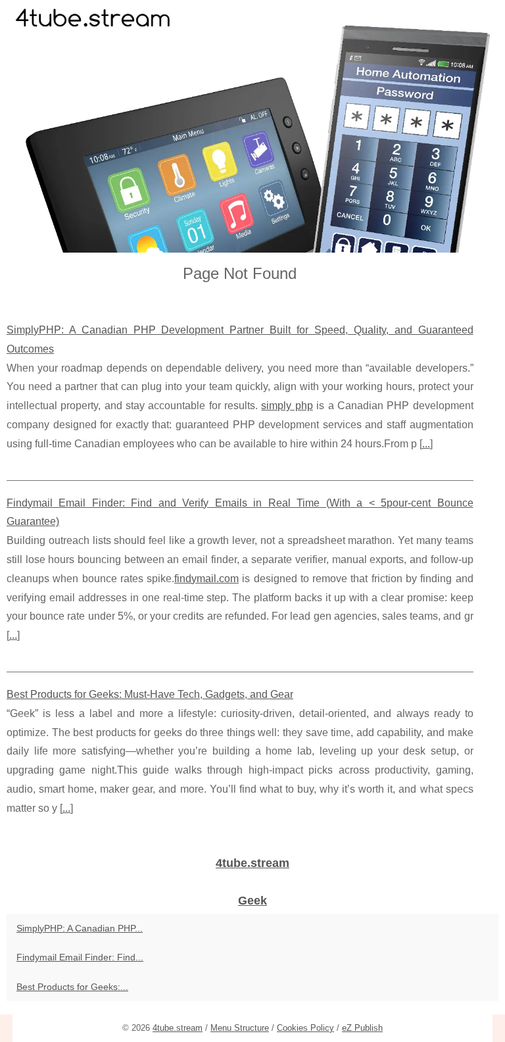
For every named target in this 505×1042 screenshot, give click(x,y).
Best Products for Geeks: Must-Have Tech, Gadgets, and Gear (150, 694)
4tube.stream (178, 1028)
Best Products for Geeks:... (72, 986)
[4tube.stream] (252, 126)
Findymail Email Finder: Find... (79, 957)
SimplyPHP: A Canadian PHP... (79, 928)
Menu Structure (239, 1028)
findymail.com (206, 578)
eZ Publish (362, 1028)
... (426, 443)
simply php (286, 405)
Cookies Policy (305, 1028)
